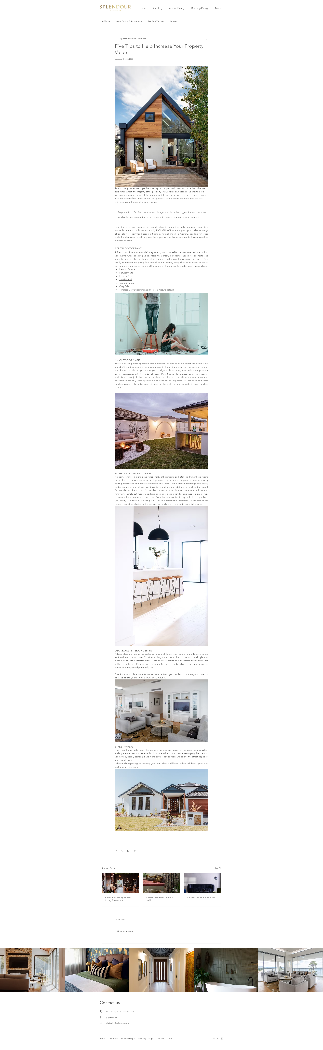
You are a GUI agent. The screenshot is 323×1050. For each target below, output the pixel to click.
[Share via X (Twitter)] (122, 851)
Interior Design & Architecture (128, 21)
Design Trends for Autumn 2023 (159, 899)
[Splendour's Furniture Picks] (202, 883)
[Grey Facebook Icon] (218, 1038)
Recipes (173, 21)
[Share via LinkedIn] (128, 851)
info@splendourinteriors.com (117, 1023)
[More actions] (206, 38)
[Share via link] (134, 851)
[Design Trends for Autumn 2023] (161, 883)
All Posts (106, 21)
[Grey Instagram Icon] (222, 1038)
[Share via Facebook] (116, 851)
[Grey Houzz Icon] (214, 1038)
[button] (217, 21)
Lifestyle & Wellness (156, 21)
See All (218, 868)
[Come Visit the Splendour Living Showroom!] (120, 883)
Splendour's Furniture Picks (201, 897)
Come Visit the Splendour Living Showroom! (118, 899)
